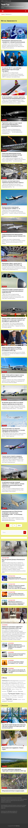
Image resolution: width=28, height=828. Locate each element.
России (14, 695)
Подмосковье (15, 691)
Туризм (8, 699)
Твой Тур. (5, 4)
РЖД (21, 694)
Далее (19, 525)
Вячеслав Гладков (23, 683)
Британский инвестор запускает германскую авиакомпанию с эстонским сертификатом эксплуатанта (13, 430)
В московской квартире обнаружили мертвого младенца (17, 578)
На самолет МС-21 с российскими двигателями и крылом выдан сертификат (11, 69)
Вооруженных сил (15, 683)
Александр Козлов (14, 680)
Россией (11, 695)
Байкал (6, 682)
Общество (17, 689)
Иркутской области (8, 686)
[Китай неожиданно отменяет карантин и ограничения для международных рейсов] (14, 87)
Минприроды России (10, 687)
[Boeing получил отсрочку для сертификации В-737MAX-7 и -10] (14, 197)
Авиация (4, 37)
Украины (14, 699)
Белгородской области (13, 682)
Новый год (13, 689)
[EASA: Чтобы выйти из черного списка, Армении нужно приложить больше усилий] (14, 365)
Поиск (24, 532)
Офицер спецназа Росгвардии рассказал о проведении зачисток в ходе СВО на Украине (17, 587)
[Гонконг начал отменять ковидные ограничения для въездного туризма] (14, 447)
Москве (20, 687)
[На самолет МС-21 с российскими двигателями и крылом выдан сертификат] (14, 58)
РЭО (25, 693)
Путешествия (14, 694)
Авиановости (6, 680)
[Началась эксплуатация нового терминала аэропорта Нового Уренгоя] (14, 171)
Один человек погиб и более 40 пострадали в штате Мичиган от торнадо (17, 671)
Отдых (9, 691)
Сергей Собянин (14, 697)
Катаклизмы (5, 624)
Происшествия (5, 557)
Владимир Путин (20, 682)
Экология (23, 699)
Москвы (24, 687)
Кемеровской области (20, 686)
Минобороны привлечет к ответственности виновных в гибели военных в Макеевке (16, 603)
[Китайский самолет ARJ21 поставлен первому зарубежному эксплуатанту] (14, 393)
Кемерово (14, 686)
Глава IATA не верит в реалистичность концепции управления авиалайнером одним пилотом (12, 291)
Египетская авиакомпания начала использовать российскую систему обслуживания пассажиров (12, 155)
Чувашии (19, 699)
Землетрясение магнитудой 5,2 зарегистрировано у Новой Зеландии (16, 655)
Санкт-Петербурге (20, 695)
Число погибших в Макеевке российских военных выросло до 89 (16, 595)
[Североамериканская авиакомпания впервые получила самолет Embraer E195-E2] (14, 225)
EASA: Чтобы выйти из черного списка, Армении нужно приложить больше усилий (13, 376)
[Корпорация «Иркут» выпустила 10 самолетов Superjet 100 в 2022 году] (14, 254)
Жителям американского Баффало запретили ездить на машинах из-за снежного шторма (16, 646)
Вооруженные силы (6, 683)
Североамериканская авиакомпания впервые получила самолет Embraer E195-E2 (14, 236)
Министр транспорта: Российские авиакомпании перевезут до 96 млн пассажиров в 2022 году (12, 349)
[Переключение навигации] (2, 11)
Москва (16, 687)
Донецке (7, 684)
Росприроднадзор (5, 695)
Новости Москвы (6, 689)
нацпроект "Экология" (7, 701)
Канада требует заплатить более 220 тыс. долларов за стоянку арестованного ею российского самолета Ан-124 (14, 320)
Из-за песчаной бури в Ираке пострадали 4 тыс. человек (16, 662)
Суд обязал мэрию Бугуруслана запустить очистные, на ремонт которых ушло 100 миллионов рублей (14, 726)
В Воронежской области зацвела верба (13, 791)
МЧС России (4, 687)
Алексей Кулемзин (22, 680)
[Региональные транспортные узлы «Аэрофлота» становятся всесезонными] (14, 31)
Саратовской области (6, 697)
